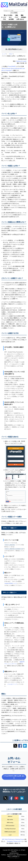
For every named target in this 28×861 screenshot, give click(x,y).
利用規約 (23, 17)
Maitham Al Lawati (21, 61)
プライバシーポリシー (14, 858)
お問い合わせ (20, 19)
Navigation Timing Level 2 (14, 841)
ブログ (16, 17)
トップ (4, 54)
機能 (22, 15)
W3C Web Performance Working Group (13, 839)
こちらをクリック (12, 684)
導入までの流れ (8, 15)
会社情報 (11, 19)
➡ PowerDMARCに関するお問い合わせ (14, 777)
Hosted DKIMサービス (11, 583)
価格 (16, 15)
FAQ (4, 19)
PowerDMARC (12, 66)
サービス (3, 17)
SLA (10, 17)
